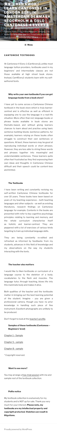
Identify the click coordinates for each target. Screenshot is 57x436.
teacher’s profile (37, 319)
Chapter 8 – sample (13, 348)
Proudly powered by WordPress (18, 429)
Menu (30, 45)
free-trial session (30, 375)
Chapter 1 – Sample (13, 335)
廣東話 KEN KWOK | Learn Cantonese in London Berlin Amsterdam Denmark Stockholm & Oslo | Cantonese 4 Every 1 (27, 14)
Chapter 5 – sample (13, 342)
